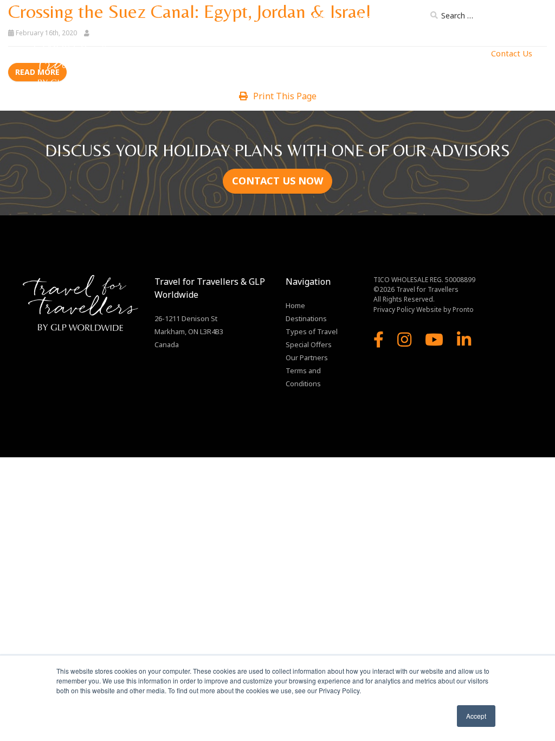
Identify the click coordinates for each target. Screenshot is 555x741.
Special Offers (309, 344)
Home (173, 53)
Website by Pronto (445, 309)
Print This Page (285, 96)
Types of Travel (279, 53)
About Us (324, 17)
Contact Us (511, 53)
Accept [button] (476, 715)
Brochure (371, 17)
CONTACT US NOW (277, 180)
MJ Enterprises (454, 53)
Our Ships (342, 53)
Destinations (216, 53)
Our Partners (393, 53)
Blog (409, 17)
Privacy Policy (394, 309)
